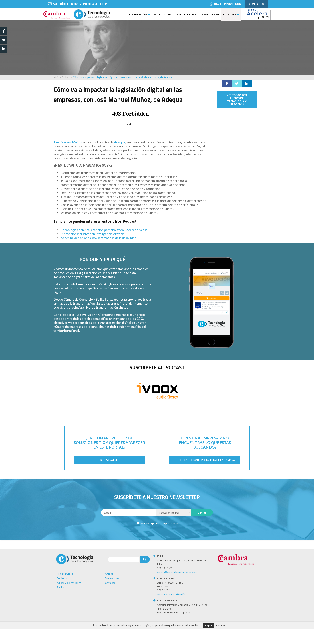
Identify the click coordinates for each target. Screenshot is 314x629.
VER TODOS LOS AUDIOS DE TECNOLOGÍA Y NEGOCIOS (237, 99)
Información (137, 14)
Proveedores (186, 14)
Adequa (119, 142)
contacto (256, 4)
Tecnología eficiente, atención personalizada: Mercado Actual (104, 230)
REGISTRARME (109, 459)
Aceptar (208, 625)
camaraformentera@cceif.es (171, 594)
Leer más (220, 625)
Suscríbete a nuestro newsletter (80, 4)
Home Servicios (65, 573)
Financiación (209, 14)
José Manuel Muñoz (67, 142)
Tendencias (63, 578)
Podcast (66, 77)
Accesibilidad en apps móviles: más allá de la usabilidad (98, 238)
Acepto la (159, 523)
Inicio (56, 77)
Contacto (110, 582)
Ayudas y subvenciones (69, 582)
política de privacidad (165, 523)
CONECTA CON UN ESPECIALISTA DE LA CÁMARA (205, 459)
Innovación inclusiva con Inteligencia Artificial (93, 234)
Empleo (61, 587)
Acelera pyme (163, 14)
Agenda (109, 573)
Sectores (229, 14)
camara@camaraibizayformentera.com (177, 571)
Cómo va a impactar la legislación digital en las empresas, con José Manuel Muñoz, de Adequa (122, 77)
